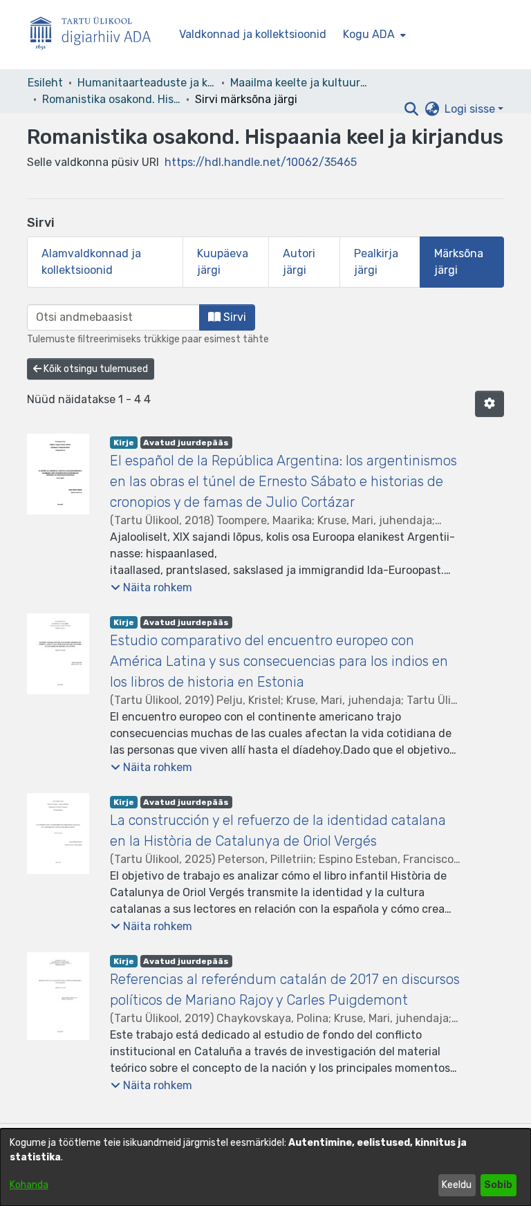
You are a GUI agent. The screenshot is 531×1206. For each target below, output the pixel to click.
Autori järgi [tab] (299, 262)
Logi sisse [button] (471, 108)
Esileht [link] (45, 82)
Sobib (498, 1185)
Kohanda (29, 1185)
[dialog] (265, 1167)
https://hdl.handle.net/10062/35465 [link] (261, 162)
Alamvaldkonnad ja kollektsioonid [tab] (91, 262)
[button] (411, 109)
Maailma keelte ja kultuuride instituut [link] (299, 82)
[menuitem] (373, 34)
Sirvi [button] (233, 317)
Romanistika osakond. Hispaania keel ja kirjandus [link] (111, 99)
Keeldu (457, 1185)
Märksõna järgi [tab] (458, 262)
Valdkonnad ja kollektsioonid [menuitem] (252, 34)
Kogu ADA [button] (369, 34)
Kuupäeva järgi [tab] (222, 262)
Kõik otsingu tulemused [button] (94, 369)
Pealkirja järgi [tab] (376, 262)
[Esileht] (96, 35)
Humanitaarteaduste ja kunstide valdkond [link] (146, 82)
